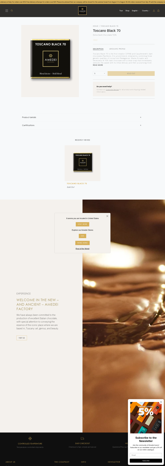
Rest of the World (82, 249)
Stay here (82, 224)
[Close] (107, 216)
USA (82, 236)
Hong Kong (82, 243)
